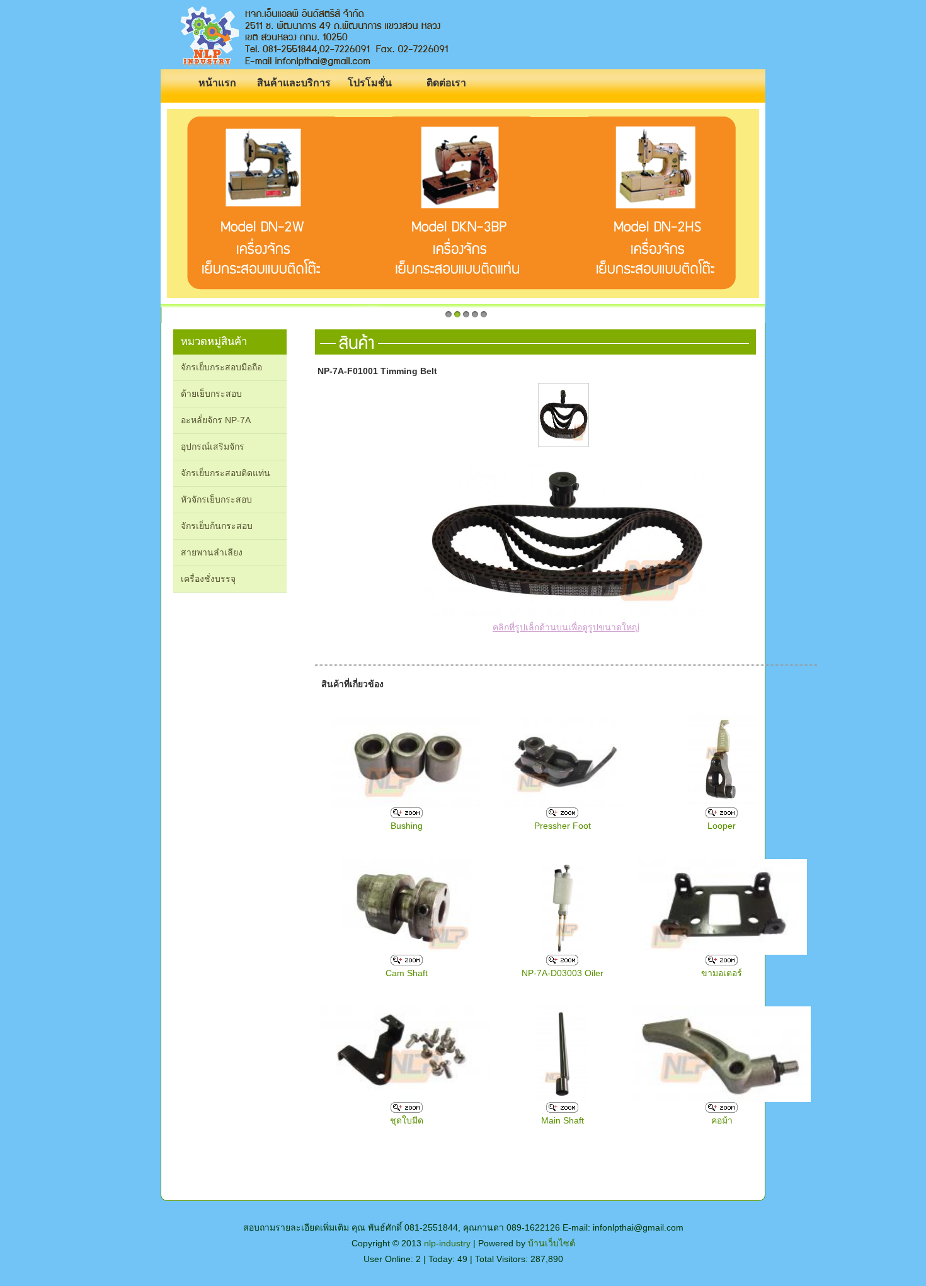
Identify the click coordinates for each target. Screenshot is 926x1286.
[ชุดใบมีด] (407, 1110)
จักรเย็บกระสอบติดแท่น (225, 473)
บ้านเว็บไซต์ (551, 1243)
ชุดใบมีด (406, 1120)
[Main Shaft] (562, 1110)
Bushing (407, 826)
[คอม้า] (722, 1110)
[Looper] (722, 815)
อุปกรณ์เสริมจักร (212, 446)
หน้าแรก (217, 82)
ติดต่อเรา (446, 82)
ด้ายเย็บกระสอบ (211, 394)
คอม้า (722, 1120)
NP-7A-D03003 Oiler (562, 973)
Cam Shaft (407, 973)
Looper (721, 826)
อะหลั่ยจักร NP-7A (216, 420)
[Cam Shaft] (407, 962)
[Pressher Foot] (562, 815)
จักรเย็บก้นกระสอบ (217, 526)
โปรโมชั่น (370, 82)
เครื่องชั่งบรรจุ (208, 579)
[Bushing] (407, 815)
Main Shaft (562, 1120)
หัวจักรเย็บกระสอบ (216, 499)
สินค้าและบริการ (294, 82)
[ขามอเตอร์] (722, 962)
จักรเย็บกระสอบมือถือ (221, 367)
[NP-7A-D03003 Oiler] (562, 962)
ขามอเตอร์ (721, 973)
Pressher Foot (562, 826)
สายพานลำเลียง (212, 552)
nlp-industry (447, 1243)
